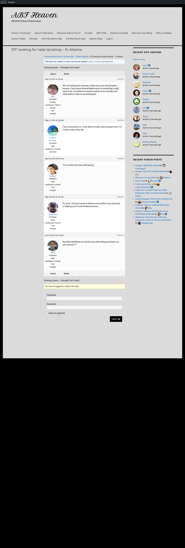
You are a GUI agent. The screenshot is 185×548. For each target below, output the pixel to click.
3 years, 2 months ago (95, 61)
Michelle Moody (150, 142)
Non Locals (140, 181)
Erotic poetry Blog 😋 (144, 184)
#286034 (120, 159)
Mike (145, 133)
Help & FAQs (95, 38)
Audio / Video (18, 38)
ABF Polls (101, 33)
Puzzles (89, 33)
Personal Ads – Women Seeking (76, 56)
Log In (109, 38)
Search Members (44, 33)
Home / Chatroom (21, 33)
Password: (51, 304)
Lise (146, 108)
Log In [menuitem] (3, 2)
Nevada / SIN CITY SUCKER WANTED (151, 171)
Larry (146, 65)
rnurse (147, 91)
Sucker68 (147, 82)
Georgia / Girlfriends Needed (147, 165)
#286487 (120, 197)
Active (142, 59)
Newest (136, 59)
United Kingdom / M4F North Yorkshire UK (153, 199)
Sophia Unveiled (119, 33)
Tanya (145, 116)
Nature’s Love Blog (142, 33)
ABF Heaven (34, 15)
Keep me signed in (57, 313)
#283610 (120, 120)
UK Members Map (75, 38)
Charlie (146, 99)
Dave (145, 125)
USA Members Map (51, 38)
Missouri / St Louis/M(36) (146, 177)
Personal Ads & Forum (69, 33)
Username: (51, 295)
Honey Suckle (148, 74)
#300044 (120, 235)
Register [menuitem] (11, 2)
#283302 (120, 79)
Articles (33, 38)
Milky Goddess (164, 33)
